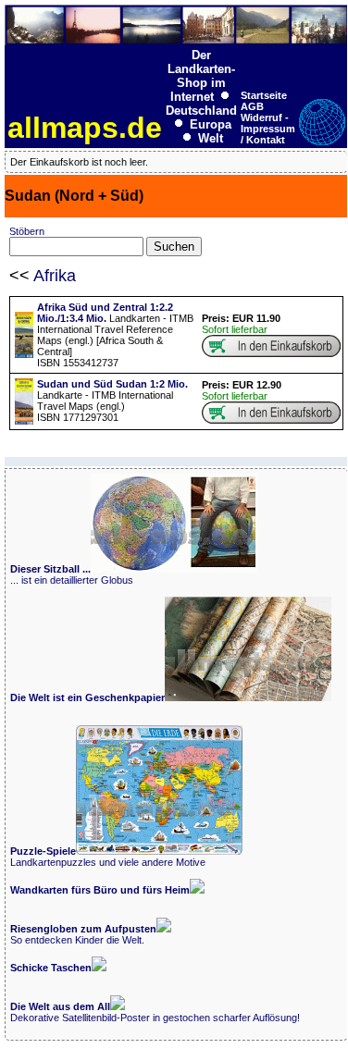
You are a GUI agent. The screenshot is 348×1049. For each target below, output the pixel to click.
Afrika (54, 275)
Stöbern (26, 231)
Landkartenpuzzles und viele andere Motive (107, 856)
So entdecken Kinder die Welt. (83, 934)
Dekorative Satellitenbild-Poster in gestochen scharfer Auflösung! (155, 1012)
